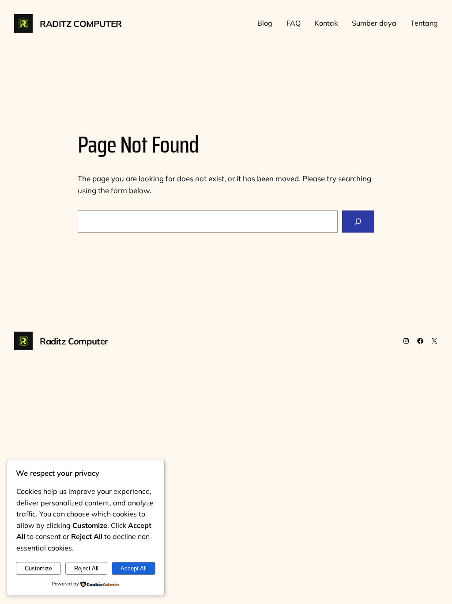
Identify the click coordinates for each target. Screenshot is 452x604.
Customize (38, 568)
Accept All (134, 568)
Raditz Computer (81, 23)
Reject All (86, 568)
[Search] (358, 221)
